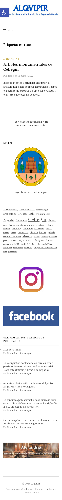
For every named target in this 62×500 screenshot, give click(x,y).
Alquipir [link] (35, 483)
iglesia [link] (51, 232)
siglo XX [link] (25, 243)
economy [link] (16, 228)
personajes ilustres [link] (49, 236)
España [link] (49, 229)
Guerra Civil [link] (23, 232)
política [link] (14, 240)
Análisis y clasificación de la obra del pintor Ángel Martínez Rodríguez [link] (28, 385)
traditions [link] (28, 248)
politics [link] (6, 240)
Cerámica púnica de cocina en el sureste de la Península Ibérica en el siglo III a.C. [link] (30, 421)
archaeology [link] (42, 209)
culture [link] (6, 228)
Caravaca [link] (21, 220)
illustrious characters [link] (12, 236)
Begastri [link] (8, 220)
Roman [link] (49, 240)
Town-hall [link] (7, 248)
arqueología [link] (26, 214)
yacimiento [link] (12, 251)
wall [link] (5, 251)
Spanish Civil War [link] (45, 244)
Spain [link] (34, 244)
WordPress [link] (27, 488)
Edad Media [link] (39, 229)
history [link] (42, 232)
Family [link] (13, 232)
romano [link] (7, 244)
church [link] (52, 220)
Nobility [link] (37, 236)
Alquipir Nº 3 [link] (11, 59)
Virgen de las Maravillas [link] (45, 247)
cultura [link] (49, 225)
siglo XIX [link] (15, 244)
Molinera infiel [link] (12, 349)
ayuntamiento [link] (43, 214)
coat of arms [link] (9, 225)
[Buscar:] (56, 30)
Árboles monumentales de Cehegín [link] (27, 67)
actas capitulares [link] (27, 209)
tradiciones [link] (18, 248)
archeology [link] (9, 213)
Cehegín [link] (37, 219)
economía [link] (28, 228)
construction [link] (37, 225)
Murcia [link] (27, 236)
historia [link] (34, 232)
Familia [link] (6, 232)
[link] (4, 12)
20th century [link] (10, 209)
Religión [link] (39, 240)
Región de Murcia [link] (26, 240)
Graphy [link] (48, 488)
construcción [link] (23, 225)
